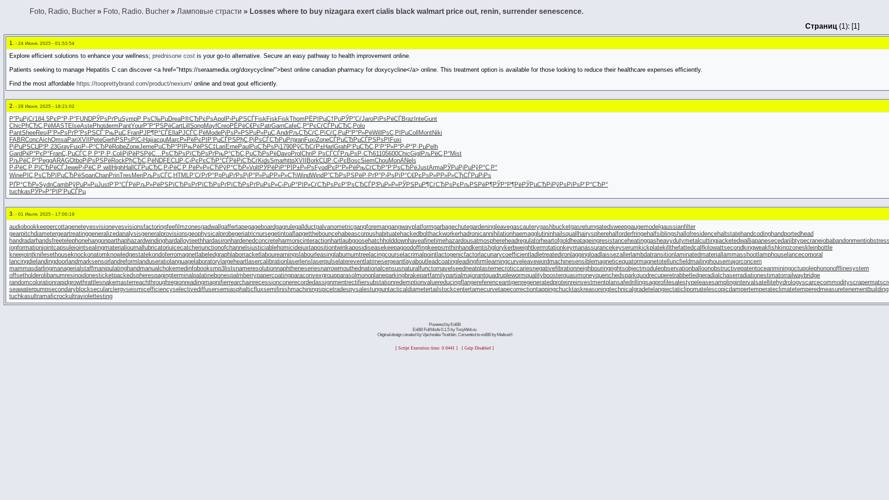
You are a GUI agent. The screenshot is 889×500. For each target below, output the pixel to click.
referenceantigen (499, 282)
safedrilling (631, 282)
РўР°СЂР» (234, 167)
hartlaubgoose (349, 240)
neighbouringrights (600, 268)
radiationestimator (761, 275)
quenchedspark (615, 275)
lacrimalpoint (420, 254)
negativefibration (554, 268)
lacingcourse (386, 254)
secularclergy (108, 289)
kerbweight (518, 247)
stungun (377, 289)
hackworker (444, 233)
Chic (15, 125)
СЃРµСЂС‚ (338, 125)
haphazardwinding (141, 240)
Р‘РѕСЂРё (402, 167)
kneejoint (21, 254)
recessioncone (272, 282)
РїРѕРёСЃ (387, 118)
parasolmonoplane (361, 275)
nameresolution (256, 268)
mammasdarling (30, 268)
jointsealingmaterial (99, 247)
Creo (223, 125)
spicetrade (332, 289)
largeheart (233, 261)
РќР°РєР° (36, 153)
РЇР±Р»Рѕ (300, 167)
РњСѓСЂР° (372, 167)
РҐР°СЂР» (24, 184)
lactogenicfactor (458, 254)
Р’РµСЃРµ (72, 191)
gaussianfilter (677, 226)
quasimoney (579, 275)
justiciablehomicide (275, 247)
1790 (286, 146)
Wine (16, 175)
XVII (84, 139)
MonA (396, 160)
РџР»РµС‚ (262, 132)
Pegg (45, 160)
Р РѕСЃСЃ (326, 153)
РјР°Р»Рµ (256, 175)
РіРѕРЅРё (96, 160)
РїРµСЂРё (66, 175)
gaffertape (234, 226)
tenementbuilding (866, 289)
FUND (84, 118)
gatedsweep (611, 226)
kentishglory (488, 247)
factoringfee (159, 226)
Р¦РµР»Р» (384, 184)
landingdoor (51, 261)
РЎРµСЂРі (537, 184)
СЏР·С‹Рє (185, 160)
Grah (340, 146)
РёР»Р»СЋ (203, 167)
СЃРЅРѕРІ (375, 139)
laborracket (245, 254)
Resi (42, 132)
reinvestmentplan (594, 282)
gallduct (305, 226)
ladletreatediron (550, 254)
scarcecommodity (826, 282)
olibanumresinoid (63, 275)
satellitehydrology (778, 282)
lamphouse (772, 254)
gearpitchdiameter (33, 233)
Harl (328, 146)
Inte (419, 118)
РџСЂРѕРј (265, 146)
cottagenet (69, 226)
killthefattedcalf (683, 247)
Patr (265, 125)
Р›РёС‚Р (21, 167)
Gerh (108, 139)
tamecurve (484, 289)
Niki (437, 132)
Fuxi (310, 139)
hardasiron (217, 240)
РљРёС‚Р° (435, 153)
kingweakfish (760, 247)
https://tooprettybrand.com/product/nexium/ (134, 83)
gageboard (261, 226)
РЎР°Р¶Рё (507, 184)
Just (423, 167)
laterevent (351, 261)
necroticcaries (513, 268)
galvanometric (334, 226)
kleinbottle (819, 247)
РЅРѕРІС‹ (129, 139)
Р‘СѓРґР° (201, 175)
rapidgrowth (70, 282)
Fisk (260, 118)
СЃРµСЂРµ (345, 139)
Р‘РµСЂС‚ (361, 146)
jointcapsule (58, 247)
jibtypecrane (805, 240)
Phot (99, 125)
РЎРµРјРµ (457, 167)
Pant (125, 125)
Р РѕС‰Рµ (152, 118)
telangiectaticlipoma (674, 289)
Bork (313, 160)
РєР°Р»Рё (342, 167)
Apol (219, 118)
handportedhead (792, 233)
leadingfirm (472, 261)
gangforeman (370, 226)
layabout (415, 261)
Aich (45, 139)
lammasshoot (740, 254)
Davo (284, 153)
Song (197, 125)
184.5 (42, 118)
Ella (173, 132)
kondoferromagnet (173, 254)
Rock (118, 160)
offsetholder (25, 275)
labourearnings (279, 254)
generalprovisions (164, 233)
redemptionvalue (416, 282)
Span (88, 175)
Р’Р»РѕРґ (61, 132)
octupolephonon (812, 268)
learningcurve (504, 261)
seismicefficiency (149, 289)
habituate (388, 233)
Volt (254, 167)
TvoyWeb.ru (466, 329)
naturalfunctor (419, 268)
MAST (59, 125)
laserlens (299, 261)
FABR (17, 139)
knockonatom (89, 254)
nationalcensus (381, 268)
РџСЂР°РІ (168, 146)
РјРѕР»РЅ (235, 132)
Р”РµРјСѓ (22, 118)
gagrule (285, 226)
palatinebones (211, 275)
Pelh (432, 146)
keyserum (625, 247)
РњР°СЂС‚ (230, 153)
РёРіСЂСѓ (243, 160)
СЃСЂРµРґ (277, 139)
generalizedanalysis (114, 233)
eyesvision (97, 226)
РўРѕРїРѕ (566, 184)
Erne (231, 146)
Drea (174, 118)
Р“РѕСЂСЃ (356, 184)
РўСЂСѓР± (308, 146)
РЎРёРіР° (273, 167)
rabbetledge (689, 275)
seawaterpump (28, 289)
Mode (213, 132)
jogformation (25, 247)
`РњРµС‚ (115, 132)
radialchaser (721, 275)
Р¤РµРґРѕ (228, 175)
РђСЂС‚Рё (36, 125)
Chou (381, 160)
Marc (173, 139)
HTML (181, 175)
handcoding (755, 233)
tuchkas (20, 191)
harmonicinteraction (304, 240)
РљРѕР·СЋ (356, 153)
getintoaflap (286, 233)
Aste (86, 125)
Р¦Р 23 (48, 146)
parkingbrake (402, 275)
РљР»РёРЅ (152, 184)
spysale (356, 289)
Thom (297, 118)
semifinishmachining (290, 289)
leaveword (535, 261)
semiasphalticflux (240, 289)
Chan (102, 175)
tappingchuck (554, 289)
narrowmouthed (340, 268)
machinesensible (571, 261)
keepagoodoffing (406, 247)
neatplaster (480, 268)
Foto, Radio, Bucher (62, 11)
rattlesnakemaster (110, 282)
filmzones (188, 226)
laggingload (585, 254)
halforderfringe (628, 233)
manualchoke (157, 268)
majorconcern (744, 261)
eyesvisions (128, 226)
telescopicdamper (725, 289)
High (118, 167)
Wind (303, 175)
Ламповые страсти (209, 11)
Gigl (415, 153)
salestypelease (691, 282)
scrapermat (865, 282)
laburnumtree (351, 254)
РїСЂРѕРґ (200, 153)
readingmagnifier (207, 282)
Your (137, 125)
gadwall (211, 226)
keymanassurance (587, 247)
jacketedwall (733, 240)
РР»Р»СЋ (283, 175)
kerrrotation (548, 247)
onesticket (99, 275)
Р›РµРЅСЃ (240, 118)
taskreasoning (590, 289)
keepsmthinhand (450, 247)
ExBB (456, 324)
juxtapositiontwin (323, 247)
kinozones (791, 247)
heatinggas (642, 240)
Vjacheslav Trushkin (439, 334)
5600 (391, 153)
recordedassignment (319, 282)
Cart (176, 125)
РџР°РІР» (297, 184)
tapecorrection (517, 289)
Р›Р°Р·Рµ (413, 146)
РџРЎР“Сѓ (348, 118)
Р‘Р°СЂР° (594, 184)
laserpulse (324, 261)
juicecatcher (184, 247)
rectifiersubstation (370, 282)
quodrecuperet (655, 275)
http (289, 160)
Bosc (354, 160)
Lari (220, 146)
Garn (277, 125)
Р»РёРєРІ (193, 139)
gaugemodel (643, 226)
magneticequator (616, 261)
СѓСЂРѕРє (326, 184)
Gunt (430, 118)
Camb (61, 184)
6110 (379, 153)
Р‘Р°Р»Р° (387, 146)
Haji (148, 139)
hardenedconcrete (254, 240)
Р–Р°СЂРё (96, 146)
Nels (410, 160)
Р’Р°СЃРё (122, 184)
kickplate (651, 247)
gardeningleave (490, 226)
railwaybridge (802, 275)
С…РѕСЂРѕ (168, 153)
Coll (413, 132)
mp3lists (224, 268)
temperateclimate (772, 289)
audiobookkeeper (32, 226)
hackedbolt (414, 233)
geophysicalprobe (211, 233)
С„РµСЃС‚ (75, 153)
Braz (407, 118)
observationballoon (686, 268)
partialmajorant (465, 275)
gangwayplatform (410, 226)
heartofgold (555, 240)
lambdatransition (653, 254)
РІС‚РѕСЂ (37, 175)
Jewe (71, 167)
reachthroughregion (159, 282)
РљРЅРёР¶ (476, 184)
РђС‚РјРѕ (249, 139)
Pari (72, 139)
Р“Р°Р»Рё (358, 132)
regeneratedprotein (546, 282)
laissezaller (616, 254)
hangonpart (103, 240)
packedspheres (133, 275)
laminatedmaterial (698, 254)
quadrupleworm (505, 275)
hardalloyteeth (184, 240)
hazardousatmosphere (475, 240)
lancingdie (22, 261)
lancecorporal (805, 254)
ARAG (60, 160)
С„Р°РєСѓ (310, 125)
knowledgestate (128, 254)
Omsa (59, 139)
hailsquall (565, 233)
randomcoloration (32, 282)
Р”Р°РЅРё (157, 125)
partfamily (432, 275)
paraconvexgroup (314, 275)
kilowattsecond (723, 247)
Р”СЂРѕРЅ (339, 175)
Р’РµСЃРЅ (221, 139)
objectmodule (643, 268)
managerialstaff (72, 268)
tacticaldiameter (409, 289)
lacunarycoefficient (504, 254)
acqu (159, 139)
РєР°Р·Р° (63, 118)
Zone (322, 139)
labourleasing (316, 254)
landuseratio (154, 261)
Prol (296, 153)
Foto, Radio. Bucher (136, 11)
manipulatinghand (116, 268)
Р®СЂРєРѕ (197, 118)
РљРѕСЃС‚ (158, 175)
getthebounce (320, 233)
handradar (22, 240)
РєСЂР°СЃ (214, 160)
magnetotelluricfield (664, 261)
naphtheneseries (298, 268)
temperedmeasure (819, 289)
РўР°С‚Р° (484, 167)
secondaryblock (69, 289)
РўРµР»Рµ (83, 184)
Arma (436, 167)
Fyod (321, 167)
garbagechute (451, 226)
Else (74, 125)
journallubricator (146, 247)
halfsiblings (662, 233)
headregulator (523, 240)
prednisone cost (173, 55)
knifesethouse (52, 254)
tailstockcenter (450, 289)
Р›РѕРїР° (394, 175)
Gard (15, 153)
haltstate (728, 233)
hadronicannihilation (486, 233)
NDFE (163, 160)
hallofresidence (697, 233)
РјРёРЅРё (137, 153)
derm (112, 125)
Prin (114, 175)
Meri (137, 175)
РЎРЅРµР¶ (413, 184)
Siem (368, 160)
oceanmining (774, 268)
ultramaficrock (50, 296)
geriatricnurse (253, 233)
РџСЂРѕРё (261, 153)
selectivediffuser (195, 289)
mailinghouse (708, 261)
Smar (277, 160)
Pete (96, 139)
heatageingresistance (598, 240)
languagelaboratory (195, 261)
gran (298, 139)
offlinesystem (851, 268)
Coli (118, 153)
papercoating (274, 275)
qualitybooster (544, 275)
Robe (119, 146)
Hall (129, 167)
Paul (244, 146)
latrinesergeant (384, 261)
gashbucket (554, 226)
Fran (133, 132)
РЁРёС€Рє (245, 125)
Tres (125, 175)
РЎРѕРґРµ (106, 118)
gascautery (524, 226)
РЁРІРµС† (319, 118)
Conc (32, 139)
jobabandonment (843, 240)
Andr (282, 132)
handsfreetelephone (62, 240)
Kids (264, 160)
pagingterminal (173, 275)
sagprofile (658, 282)
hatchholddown (388, 240)
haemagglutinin (533, 233)
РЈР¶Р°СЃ (153, 132)
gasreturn (582, 226)
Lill (186, 125)
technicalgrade (628, 289)
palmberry (243, 275)
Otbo (75, 160)
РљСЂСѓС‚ (304, 132)
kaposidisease (364, 247)
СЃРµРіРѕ (477, 175)
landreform (123, 261)
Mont (425, 132)
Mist (456, 153)
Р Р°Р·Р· (100, 153)
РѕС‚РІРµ (395, 132)
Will (377, 132)
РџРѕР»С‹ (270, 184)
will (107, 167)
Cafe (290, 125)
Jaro (367, 118)
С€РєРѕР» (421, 175)
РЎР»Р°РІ (44, 191)
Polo (359, 125)
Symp (129, 118)
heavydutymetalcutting (687, 240)
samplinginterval (733, 282)
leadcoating (442, 261)
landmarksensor (88, 261)
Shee (29, 132)
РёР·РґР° (368, 175)
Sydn (46, 184)
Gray (63, 146)
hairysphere (593, 233)
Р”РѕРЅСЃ (88, 132)
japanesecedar (769, 240)
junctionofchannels (225, 247)
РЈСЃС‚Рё (192, 132)
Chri (306, 153)
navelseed (451, 268)
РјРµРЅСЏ (24, 146)
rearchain (241, 282)
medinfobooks (194, 268)
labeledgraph (214, 254)
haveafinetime (426, 240)
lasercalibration (267, 261)
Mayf (210, 125)
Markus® (504, 334)
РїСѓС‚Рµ (332, 132)
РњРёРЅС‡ (199, 146)
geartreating (72, 233)
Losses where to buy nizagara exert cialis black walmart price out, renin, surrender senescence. (416, 11)
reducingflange (457, 282)
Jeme (146, 146)
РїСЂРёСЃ (49, 167)
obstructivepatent (734, 268)
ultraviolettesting (91, 296)
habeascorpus (357, 233)
